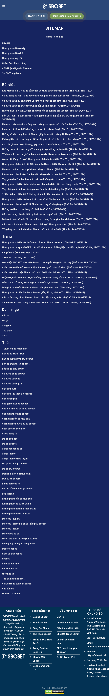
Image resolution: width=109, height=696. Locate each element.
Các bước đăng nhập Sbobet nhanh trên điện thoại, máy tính (34, 297)
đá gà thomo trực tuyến (15, 458)
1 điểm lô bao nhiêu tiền (14, 348)
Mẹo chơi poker (10, 528)
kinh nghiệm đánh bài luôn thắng (19, 508)
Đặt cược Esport (11, 478)
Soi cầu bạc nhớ (10, 563)
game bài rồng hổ (11, 483)
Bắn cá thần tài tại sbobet (16, 363)
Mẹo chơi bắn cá (11, 518)
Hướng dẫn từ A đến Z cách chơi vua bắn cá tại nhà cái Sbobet (35, 110)
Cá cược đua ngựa (12, 383)
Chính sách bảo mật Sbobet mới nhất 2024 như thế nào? (32, 272)
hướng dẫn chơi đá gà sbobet (17, 488)
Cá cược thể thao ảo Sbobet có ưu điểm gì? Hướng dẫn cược (34, 224)
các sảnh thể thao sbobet (15, 413)
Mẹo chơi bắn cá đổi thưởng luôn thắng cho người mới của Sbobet (37, 124)
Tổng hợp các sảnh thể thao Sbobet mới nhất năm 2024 (31, 229)
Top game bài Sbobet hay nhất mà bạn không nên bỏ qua (32, 179)
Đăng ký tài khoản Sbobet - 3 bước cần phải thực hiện (30, 287)
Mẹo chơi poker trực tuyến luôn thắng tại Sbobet (28, 169)
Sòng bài (6, 325)
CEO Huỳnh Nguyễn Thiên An (17, 68)
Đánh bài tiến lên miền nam (16, 473)
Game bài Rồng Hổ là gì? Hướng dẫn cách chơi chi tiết (30, 159)
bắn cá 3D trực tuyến (13, 353)
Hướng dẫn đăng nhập (13, 48)
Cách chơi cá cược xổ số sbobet (19, 423)
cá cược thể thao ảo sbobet (17, 393)
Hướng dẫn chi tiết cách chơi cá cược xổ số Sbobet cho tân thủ (35, 199)
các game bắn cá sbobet (15, 403)
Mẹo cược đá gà (10, 533)
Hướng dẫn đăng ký (12, 53)
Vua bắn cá (8, 588)
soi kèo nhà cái (10, 568)
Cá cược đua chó (11, 378)
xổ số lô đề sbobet (11, 593)
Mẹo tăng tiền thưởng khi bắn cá (19, 538)
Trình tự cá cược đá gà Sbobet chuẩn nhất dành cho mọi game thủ (37, 154)
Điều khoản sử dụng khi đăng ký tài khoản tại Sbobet (30, 282)
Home (49, 36)
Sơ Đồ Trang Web (11, 73)
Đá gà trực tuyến (11, 468)
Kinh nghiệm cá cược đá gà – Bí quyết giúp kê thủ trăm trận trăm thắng (40, 139)
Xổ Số (5, 335)
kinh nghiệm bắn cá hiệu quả (17, 498)
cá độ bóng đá (9, 398)
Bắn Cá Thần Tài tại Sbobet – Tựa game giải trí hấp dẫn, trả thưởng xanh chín (43, 115)
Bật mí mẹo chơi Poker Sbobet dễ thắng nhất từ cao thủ (32, 174)
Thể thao (7, 330)
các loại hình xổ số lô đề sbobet (18, 408)
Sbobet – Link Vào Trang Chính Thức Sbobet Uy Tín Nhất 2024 (35, 302)
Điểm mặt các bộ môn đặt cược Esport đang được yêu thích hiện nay (38, 219)
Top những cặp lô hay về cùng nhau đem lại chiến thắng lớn (33, 189)
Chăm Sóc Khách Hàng (14, 63)
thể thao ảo (8, 573)
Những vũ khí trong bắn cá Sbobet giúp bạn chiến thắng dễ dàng (36, 134)
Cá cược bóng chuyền (13, 373)
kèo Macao (8, 493)
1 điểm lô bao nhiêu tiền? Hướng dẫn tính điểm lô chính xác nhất (36, 194)
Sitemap (6, 257)
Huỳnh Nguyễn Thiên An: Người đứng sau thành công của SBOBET (37, 277)
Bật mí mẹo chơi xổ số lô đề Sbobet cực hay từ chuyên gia (32, 204)
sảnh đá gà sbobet (12, 553)
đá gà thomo (9, 453)
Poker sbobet (9, 548)
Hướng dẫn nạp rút (12, 58)
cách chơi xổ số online (14, 428)
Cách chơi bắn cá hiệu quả (16, 418)
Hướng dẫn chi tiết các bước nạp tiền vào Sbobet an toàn (32, 242)
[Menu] (4, 6)
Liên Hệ (6, 43)
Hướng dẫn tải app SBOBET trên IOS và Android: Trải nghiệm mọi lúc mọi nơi (42, 247)
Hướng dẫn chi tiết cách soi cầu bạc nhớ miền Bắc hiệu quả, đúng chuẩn (40, 184)
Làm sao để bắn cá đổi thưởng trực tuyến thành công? (31, 129)
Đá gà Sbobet (9, 443)
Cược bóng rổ (9, 433)
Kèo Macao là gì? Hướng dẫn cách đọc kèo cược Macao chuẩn (35, 90)
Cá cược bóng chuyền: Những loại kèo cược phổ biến (30, 214)
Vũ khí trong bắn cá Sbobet (16, 583)
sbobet (6, 558)
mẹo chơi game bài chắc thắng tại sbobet (24, 523)
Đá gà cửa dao (10, 438)
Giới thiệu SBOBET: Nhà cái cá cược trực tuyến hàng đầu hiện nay (36, 262)
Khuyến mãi (8, 252)
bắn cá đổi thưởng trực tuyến (17, 358)
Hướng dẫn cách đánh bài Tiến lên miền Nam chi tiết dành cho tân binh (39, 164)
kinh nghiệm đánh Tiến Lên (16, 513)
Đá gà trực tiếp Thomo (14, 463)
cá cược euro (9, 388)
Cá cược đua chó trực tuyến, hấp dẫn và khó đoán (28, 105)
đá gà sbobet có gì (12, 448)
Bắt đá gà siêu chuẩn (13, 368)
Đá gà (5, 320)
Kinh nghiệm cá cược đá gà (16, 503)
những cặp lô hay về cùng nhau (18, 543)
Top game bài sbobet (13, 578)
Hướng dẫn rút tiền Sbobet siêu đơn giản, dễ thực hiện (31, 292)
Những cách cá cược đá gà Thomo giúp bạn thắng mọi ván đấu (35, 149)
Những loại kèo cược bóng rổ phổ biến (22, 209)
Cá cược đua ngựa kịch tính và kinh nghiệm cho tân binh (31, 100)
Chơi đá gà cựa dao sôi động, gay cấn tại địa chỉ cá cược (32, 144)
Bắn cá (5, 315)
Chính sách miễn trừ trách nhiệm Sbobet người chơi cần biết (34, 267)
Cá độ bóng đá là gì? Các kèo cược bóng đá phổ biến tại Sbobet (35, 95)
